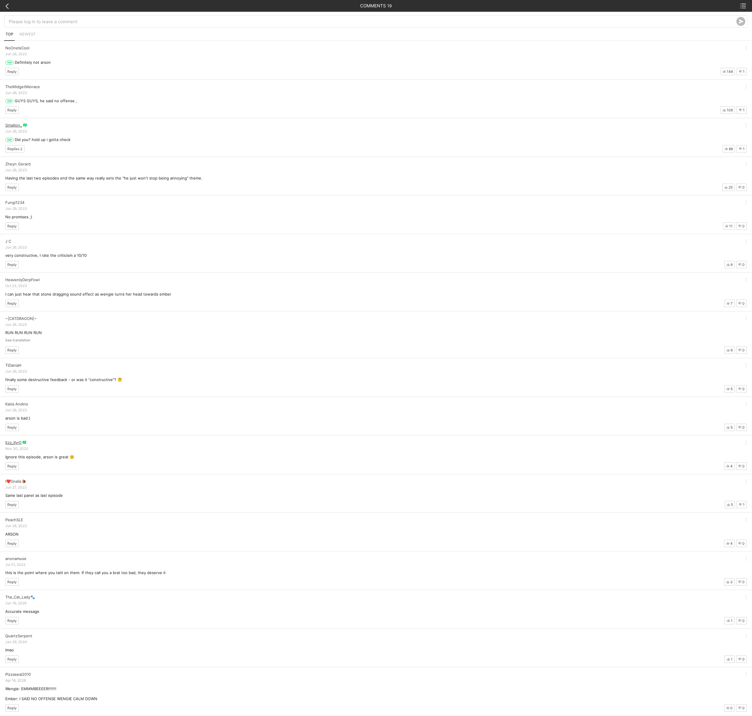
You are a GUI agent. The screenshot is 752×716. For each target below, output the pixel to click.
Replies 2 (14, 149)
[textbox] (372, 21)
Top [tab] (9, 34)
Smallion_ (13, 125)
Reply (12, 71)
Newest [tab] (27, 34)
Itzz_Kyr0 (13, 442)
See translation (17, 340)
